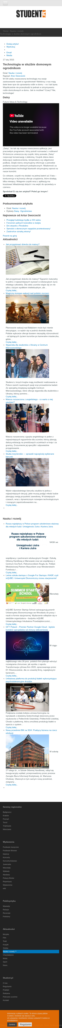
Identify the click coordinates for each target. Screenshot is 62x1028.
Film (4, 938)
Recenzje (6, 913)
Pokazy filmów (8, 878)
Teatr (5, 941)
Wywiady (6, 906)
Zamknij (12, 1025)
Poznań (6, 819)
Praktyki (6, 990)
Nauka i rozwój (16, 31)
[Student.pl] (31, 14)
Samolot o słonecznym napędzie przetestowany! (28, 228)
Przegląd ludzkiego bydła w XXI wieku (23, 220)
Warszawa (7, 829)
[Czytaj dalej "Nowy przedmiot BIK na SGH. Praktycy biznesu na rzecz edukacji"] (28, 751)
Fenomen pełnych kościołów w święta (23, 223)
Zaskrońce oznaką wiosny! (18, 231)
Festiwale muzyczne (11, 847)
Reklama (6, 993)
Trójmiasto (7, 826)
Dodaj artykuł (12, 44)
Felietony (6, 917)
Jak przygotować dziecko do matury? (23, 244)
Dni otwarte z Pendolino (17, 226)
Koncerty (6, 857)
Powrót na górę (10, 236)
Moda (5, 958)
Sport (5, 962)
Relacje (6, 910)
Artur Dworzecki (18, 76)
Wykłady (6, 871)
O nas (5, 983)
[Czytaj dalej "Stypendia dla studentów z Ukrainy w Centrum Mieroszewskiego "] (32, 363)
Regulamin (7, 987)
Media (9, 55)
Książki (6, 945)
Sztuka (5, 948)
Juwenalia (7, 864)
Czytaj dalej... (12, 290)
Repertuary (7, 882)
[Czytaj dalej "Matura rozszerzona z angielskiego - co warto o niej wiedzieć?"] (32, 418)
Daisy (16, 211)
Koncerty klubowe (10, 861)
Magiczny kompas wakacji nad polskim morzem (27, 293)
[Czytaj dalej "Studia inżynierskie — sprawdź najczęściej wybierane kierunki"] (32, 472)
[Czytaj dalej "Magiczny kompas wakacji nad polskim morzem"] (32, 309)
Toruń (5, 823)
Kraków (6, 816)
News (5, 965)
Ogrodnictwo (26, 211)
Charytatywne (8, 955)
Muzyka (6, 934)
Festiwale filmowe (10, 851)
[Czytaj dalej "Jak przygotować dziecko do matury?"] (32, 260)
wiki (4, 888)
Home (6, 31)
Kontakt (6, 1000)
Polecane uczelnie (10, 997)
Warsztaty (7, 868)
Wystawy (6, 875)
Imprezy (6, 854)
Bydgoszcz (7, 812)
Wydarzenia (7, 885)
